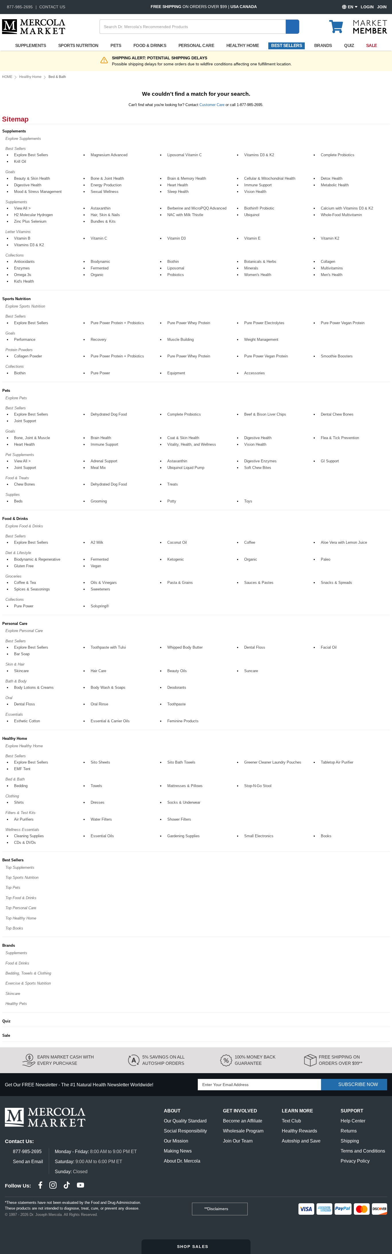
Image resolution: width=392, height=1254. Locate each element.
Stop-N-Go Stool (257, 786)
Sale (371, 45)
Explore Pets (16, 398)
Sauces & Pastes (258, 582)
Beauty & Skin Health (32, 178)
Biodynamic (100, 261)
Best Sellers (286, 45)
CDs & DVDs (25, 842)
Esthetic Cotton (27, 721)
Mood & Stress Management (38, 191)
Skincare (21, 671)
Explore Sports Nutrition (25, 306)
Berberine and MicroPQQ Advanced (196, 208)
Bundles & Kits (103, 221)
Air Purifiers (24, 819)
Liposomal (175, 268)
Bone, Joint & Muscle (32, 438)
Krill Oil (20, 161)
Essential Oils (102, 836)
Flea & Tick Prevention (340, 438)
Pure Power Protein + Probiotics (117, 323)
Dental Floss (254, 647)
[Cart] (339, 24)
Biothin (173, 261)
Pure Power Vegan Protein (342, 323)
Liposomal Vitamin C (184, 155)
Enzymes (22, 268)
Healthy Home (242, 45)
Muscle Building (180, 339)
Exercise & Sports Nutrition (28, 983)
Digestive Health (27, 185)
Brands (323, 45)
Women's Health (257, 275)
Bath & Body (16, 681)
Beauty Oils (177, 671)
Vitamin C (99, 238)
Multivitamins (332, 268)
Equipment (176, 373)
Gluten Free (24, 566)
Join (382, 7)
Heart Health (177, 185)
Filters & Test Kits (20, 813)
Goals (10, 172)
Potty (171, 501)
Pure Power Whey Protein (188, 323)
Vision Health (255, 191)
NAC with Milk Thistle (185, 215)
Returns (349, 1130)
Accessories (254, 373)
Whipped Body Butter (185, 647)
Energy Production (106, 185)
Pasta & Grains (180, 582)
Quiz (349, 45)
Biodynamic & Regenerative (37, 559)
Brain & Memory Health (186, 178)
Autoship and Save (301, 1140)
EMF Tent (22, 769)
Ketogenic (175, 559)
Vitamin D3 (176, 238)
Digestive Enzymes (260, 461)
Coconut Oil (177, 542)
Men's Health (331, 275)
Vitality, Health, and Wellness (191, 444)
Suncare (251, 671)
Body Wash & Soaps (108, 687)
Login (367, 7)
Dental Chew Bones (337, 414)
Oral (8, 698)
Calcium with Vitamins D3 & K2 (347, 208)
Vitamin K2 (330, 238)
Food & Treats (17, 478)
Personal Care (196, 45)
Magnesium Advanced (109, 155)
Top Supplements (19, 867)
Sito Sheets (100, 762)
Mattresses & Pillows (185, 786)
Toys (248, 501)
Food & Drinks (149, 45)
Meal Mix (98, 467)
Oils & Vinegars (104, 582)
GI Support (330, 461)
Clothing (12, 796)
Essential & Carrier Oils (110, 721)
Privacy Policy (355, 1161)
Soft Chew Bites (257, 467)
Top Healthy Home (20, 918)
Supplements (30, 45)
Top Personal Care (20, 908)
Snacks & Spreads (336, 582)
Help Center (353, 1120)
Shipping (350, 1140)
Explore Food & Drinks (24, 526)
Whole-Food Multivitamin (341, 215)
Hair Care (98, 671)
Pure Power (100, 373)
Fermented (99, 268)
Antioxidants (24, 261)
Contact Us (52, 7)
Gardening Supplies (183, 836)
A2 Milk (97, 542)
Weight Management (261, 339)
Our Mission (176, 1140)
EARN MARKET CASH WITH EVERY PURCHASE (65, 1060)
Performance (24, 339)
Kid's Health (24, 281)
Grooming (99, 501)
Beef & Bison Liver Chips (265, 414)
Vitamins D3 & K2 (259, 155)
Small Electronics (258, 836)
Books (326, 836)
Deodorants (176, 687)
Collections (14, 255)
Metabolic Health (335, 185)
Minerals (251, 268)
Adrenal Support (104, 461)
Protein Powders (19, 350)
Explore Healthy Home (24, 746)
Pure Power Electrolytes (264, 323)
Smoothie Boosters (337, 356)
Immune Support (258, 185)
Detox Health (331, 178)
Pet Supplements (19, 455)
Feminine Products (183, 721)
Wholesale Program (243, 1130)
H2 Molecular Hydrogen (33, 215)
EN (350, 7)
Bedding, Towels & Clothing (28, 973)
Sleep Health (178, 191)
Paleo (325, 559)
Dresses (97, 802)
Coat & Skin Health (183, 438)
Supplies (12, 494)
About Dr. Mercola (182, 1161)
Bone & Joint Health (107, 178)
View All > (22, 208)
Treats (172, 484)
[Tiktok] (67, 1185)
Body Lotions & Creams (34, 687)
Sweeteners (100, 589)
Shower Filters (179, 819)
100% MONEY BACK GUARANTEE (255, 1060)
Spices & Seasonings (32, 589)
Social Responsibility (185, 1130)
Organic (97, 275)
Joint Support (25, 421)
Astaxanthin (100, 208)
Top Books (14, 928)
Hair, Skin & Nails (105, 215)
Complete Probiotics (337, 155)
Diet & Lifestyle (18, 553)
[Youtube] (80, 1185)
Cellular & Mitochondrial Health (269, 178)
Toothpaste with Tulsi (108, 647)
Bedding (21, 786)
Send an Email (28, 1161)
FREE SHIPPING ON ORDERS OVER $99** (340, 1060)
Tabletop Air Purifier (337, 762)
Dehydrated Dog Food (109, 414)
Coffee (249, 542)
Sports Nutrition (78, 45)
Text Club (291, 1120)
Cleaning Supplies (29, 836)
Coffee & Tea (25, 582)
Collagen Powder (28, 356)
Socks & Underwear (183, 802)
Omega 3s (22, 275)
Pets (115, 45)
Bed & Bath (15, 779)
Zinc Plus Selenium (30, 221)
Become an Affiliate (242, 1120)
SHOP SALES (193, 1246)
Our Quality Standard (185, 1120)
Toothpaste (176, 704)
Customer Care (211, 105)
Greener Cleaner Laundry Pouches (272, 762)
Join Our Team (238, 1140)
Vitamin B (22, 238)
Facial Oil (329, 647)
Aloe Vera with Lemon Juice (344, 542)
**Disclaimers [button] (216, 1208)
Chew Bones (24, 484)
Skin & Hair (14, 664)
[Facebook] (40, 1185)
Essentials (14, 714)
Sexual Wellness (105, 191)
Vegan (96, 566)
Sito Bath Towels (181, 762)
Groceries (13, 576)
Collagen (328, 261)
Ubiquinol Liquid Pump (185, 467)
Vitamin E (252, 238)
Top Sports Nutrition (21, 877)
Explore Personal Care (24, 631)
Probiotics (175, 275)
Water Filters (101, 819)
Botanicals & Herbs (260, 261)
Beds (18, 501)
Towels (96, 786)
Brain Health (101, 438)
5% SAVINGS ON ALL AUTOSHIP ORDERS (163, 1060)
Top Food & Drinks (20, 898)
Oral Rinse (99, 704)
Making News (178, 1151)
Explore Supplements (23, 138)
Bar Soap (22, 654)
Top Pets (12, 887)
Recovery (98, 339)
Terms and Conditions (363, 1151)
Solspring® (100, 606)
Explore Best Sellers (31, 155)
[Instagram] (53, 1185)
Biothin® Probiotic (259, 208)
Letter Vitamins (18, 232)
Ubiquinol (251, 215)
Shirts (19, 802)
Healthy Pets (16, 1003)
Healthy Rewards (299, 1130)
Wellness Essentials (22, 829)
